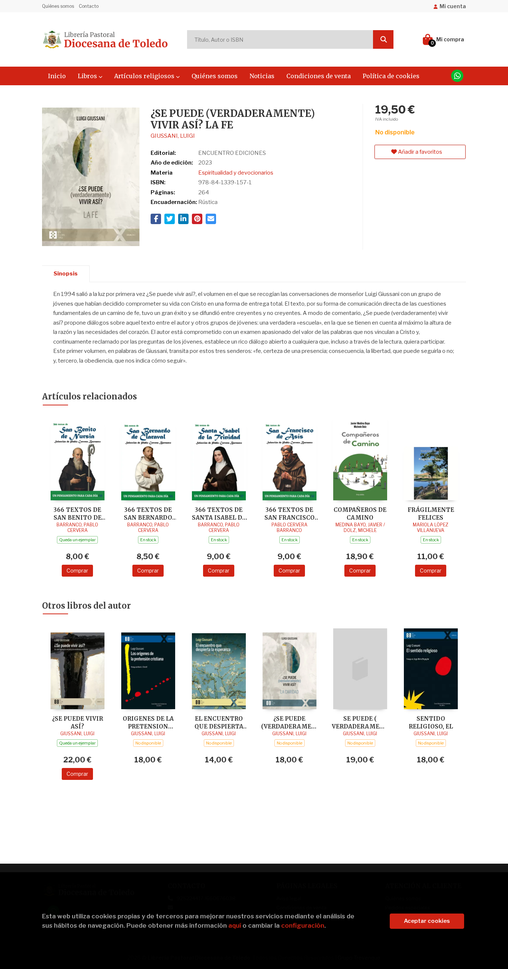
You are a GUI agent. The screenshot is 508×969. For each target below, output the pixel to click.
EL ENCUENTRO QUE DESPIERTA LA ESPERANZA (218, 722)
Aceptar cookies (427, 921)
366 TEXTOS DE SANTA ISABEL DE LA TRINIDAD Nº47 (218, 513)
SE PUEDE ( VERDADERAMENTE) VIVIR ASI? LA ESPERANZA (360, 722)
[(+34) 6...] (457, 76)
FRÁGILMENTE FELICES (431, 513)
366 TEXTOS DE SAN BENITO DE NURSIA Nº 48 (78, 513)
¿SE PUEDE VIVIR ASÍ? (77, 722)
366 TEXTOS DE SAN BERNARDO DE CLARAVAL (148, 513)
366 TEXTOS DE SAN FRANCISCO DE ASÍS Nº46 (289, 513)
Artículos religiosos (145, 76)
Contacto (89, 6)
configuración (302, 925)
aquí (234, 925)
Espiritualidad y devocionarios (235, 172)
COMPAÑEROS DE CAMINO (360, 513)
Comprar (77, 570)
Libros (88, 76)
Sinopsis (66, 273)
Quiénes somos (58, 6)
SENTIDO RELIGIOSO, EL (431, 722)
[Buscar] (383, 39)
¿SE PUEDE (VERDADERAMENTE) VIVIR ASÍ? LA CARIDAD (289, 722)
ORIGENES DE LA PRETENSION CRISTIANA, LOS (148, 722)
